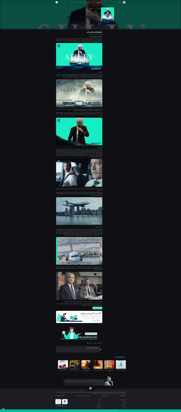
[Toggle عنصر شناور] (3, 409)
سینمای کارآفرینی (99, 34)
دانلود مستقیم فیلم (97, 308)
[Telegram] (60, 406)
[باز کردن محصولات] (95, 2)
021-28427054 (122, 395)
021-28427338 (103, 395)
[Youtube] (62, 406)
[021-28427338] (107, 395)
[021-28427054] (125, 395)
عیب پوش (120, 2)
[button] (95, 343)
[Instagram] (56, 406)
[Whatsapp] (64, 406)
